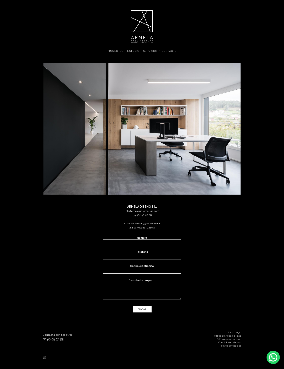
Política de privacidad (228, 339)
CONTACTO (169, 50)
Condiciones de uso (229, 342)
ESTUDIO (133, 50)
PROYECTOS (115, 50)
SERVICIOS (150, 50)
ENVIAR (142, 309)
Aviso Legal (234, 332)
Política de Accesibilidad (227, 335)
